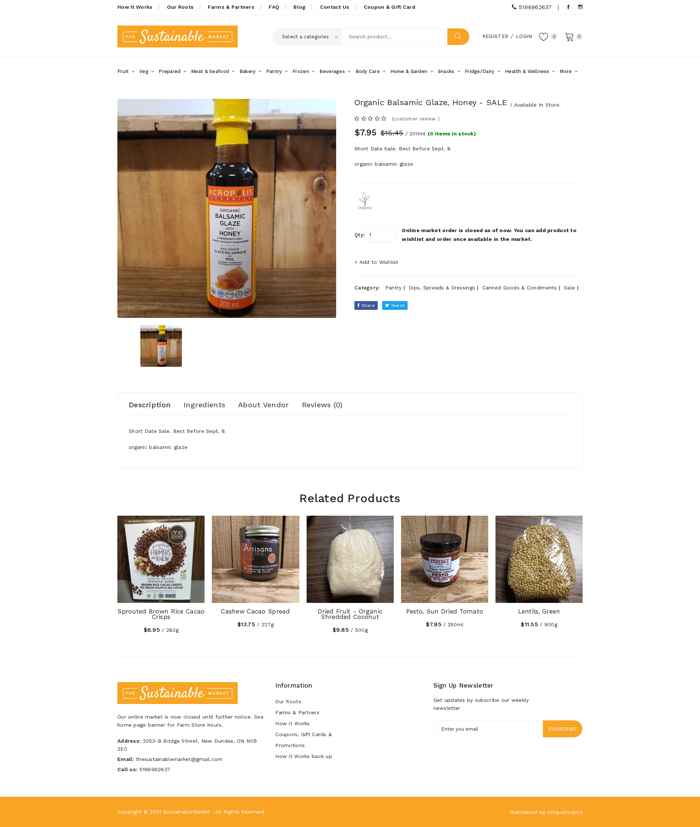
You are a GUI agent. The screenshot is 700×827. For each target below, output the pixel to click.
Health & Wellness (528, 71)
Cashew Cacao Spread (255, 611)
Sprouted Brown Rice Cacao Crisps (161, 614)
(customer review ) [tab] (416, 119)
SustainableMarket (186, 812)
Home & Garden (409, 71)
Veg (144, 71)
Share (367, 305)
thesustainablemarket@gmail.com (179, 759)
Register (495, 36)
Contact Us (335, 7)
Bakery (248, 71)
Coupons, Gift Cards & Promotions (303, 739)
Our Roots (180, 7)
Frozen (301, 71)
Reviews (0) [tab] (322, 404)
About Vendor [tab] (263, 404)
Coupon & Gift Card (389, 7)
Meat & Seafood (210, 71)
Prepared (170, 71)
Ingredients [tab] (204, 404)
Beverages (332, 71)
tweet (397, 305)
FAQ (274, 7)
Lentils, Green (539, 611)
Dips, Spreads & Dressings (442, 288)
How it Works (292, 723)
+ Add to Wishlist (376, 262)
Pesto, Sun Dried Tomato (444, 611)
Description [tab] (150, 404)
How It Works (134, 7)
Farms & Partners (231, 7)
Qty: (359, 235)
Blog (299, 7)
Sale (569, 288)
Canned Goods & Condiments (519, 288)
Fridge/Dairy (480, 71)
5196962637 (534, 7)
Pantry (275, 71)
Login (524, 36)
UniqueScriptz (565, 812)
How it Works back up (303, 756)
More (566, 71)
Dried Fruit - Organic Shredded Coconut (350, 614)
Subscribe (562, 729)
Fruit (124, 71)
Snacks (447, 71)
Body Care (368, 71)
